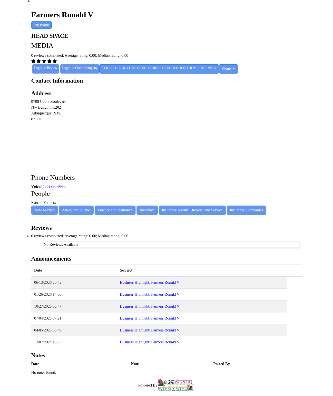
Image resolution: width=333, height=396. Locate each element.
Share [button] (227, 69)
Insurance (147, 210)
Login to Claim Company (80, 68)
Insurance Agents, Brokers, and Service (192, 210)
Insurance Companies (246, 210)
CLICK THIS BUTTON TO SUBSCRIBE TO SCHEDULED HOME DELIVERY (159, 68)
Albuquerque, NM (76, 210)
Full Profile (41, 25)
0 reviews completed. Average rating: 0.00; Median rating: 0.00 (79, 236)
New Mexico (44, 210)
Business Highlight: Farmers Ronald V (150, 282)
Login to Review (45, 68)
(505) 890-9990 (53, 186)
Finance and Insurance (115, 210)
